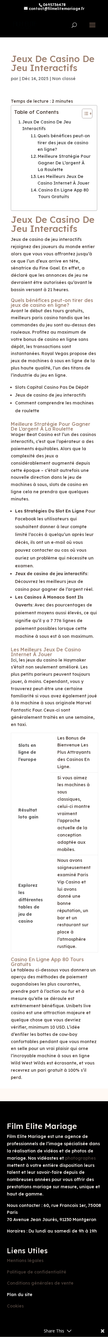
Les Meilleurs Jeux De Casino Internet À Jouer (63, 180)
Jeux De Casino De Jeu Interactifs (46, 125)
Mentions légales (25, 1260)
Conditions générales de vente (40, 1283)
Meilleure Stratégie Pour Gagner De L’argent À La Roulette (64, 163)
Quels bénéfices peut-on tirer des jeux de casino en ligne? (64, 142)
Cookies (15, 1306)
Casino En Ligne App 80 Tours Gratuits (63, 193)
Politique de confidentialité (36, 1272)
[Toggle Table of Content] (84, 113)
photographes (80, 1158)
